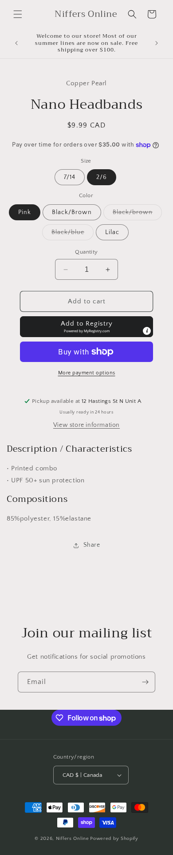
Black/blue (72, 234)
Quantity (86, 252)
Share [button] (91, 545)
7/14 (69, 177)
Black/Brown (72, 212)
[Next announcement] (156, 43)
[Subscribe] (145, 682)
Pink (24, 212)
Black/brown (137, 214)
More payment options (86, 373)
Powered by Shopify (114, 838)
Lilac (112, 232)
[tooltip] (147, 331)
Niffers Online (72, 838)
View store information (86, 425)
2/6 (101, 177)
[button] (18, 14)
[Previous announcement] (16, 43)
